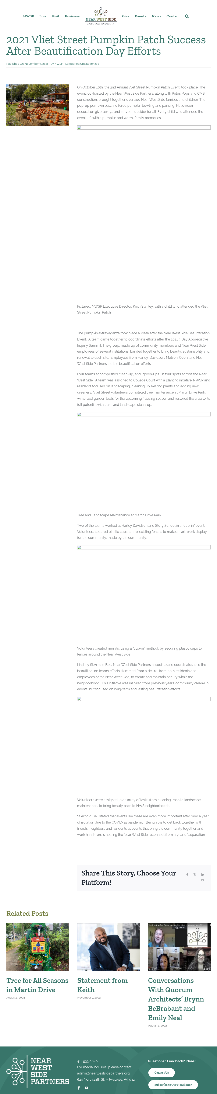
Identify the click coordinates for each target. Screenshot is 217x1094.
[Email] (202, 881)
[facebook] (79, 1088)
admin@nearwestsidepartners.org (103, 1073)
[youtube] (86, 1088)
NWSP (58, 63)
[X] (195, 875)
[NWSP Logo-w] (37, 1057)
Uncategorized (89, 63)
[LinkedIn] (202, 875)
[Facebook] (187, 875)
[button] (187, 16)
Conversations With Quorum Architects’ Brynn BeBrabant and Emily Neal (176, 999)
